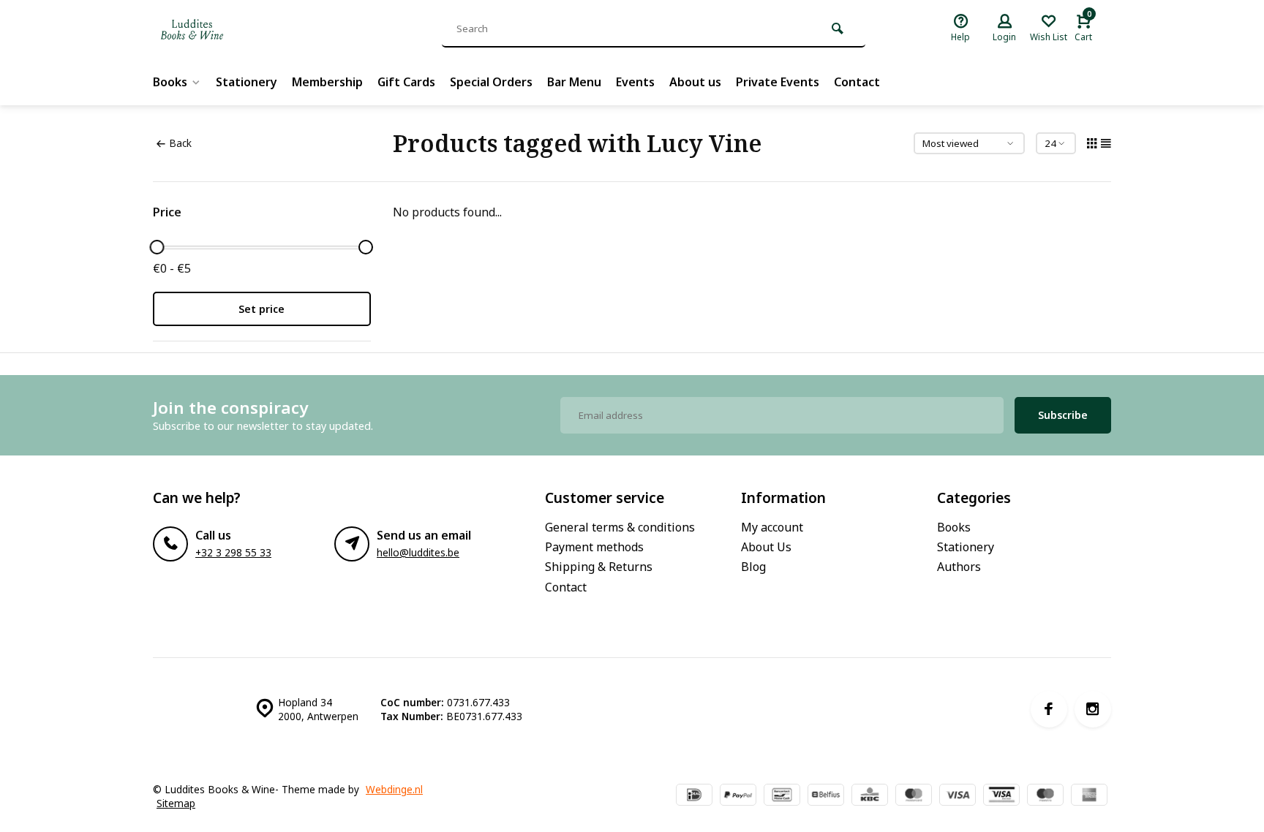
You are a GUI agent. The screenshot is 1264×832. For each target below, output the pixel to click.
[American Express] (1089, 796)
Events (635, 82)
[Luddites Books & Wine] (240, 29)
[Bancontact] (782, 796)
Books (170, 82)
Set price (261, 309)
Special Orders (491, 82)
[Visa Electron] (1001, 796)
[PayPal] (738, 796)
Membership (327, 82)
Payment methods (594, 547)
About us (695, 82)
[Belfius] (826, 796)
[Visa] (957, 796)
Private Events (777, 82)
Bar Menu (574, 82)
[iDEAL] (694, 796)
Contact (857, 82)
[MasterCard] (913, 796)
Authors (959, 567)
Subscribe (1063, 415)
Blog (753, 567)
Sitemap (176, 803)
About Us (766, 547)
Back (180, 143)
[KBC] (869, 796)
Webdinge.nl (394, 789)
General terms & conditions (620, 527)
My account (772, 527)
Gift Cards (406, 82)
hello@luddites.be (418, 552)
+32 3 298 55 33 (233, 552)
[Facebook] (1049, 709)
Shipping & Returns (598, 567)
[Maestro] (1045, 796)
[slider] (156, 247)
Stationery (246, 82)
